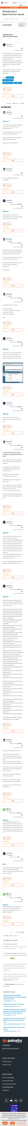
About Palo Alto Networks (10, 1048)
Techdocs (5, 1090)
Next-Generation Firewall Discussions (12, 1024)
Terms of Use (6, 1064)
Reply (12, 95)
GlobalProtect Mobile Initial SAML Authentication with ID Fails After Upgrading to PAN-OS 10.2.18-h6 (14, 997)
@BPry (4, 864)
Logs (16, 83)
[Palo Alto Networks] (14, 1041)
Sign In (19, 2)
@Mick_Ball (5, 211)
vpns (20, 83)
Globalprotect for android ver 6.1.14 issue (13, 1004)
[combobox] (7, 19)
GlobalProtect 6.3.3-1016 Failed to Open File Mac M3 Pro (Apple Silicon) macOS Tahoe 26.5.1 (14, 1020)
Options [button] (21, 25)
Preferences (21, 1123)
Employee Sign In (24, 2)
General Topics (7, 25)
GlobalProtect (10, 77)
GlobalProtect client (7, 83)
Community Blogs (8, 1077)
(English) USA (24, 5)
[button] (5, 1123)
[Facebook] (21, 1101)
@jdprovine (5, 121)
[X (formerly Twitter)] (6, 1101)
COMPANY (6, 1045)
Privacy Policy (16, 1118)
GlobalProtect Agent (8, 80)
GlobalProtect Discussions (10, 1006)
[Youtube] (11, 1101)
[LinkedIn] (16, 1101)
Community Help (7, 1080)
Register (14, 2)
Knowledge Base (7, 1087)
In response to (16, 204)
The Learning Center (9, 1084)
